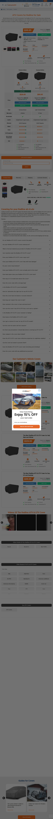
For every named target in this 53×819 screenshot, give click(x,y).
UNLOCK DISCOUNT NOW (26, 426)
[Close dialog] (39, 390)
